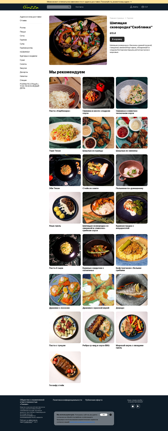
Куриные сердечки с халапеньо (93, 269)
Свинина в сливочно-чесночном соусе (127, 112)
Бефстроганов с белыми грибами (128, 269)
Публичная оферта (93, 400)
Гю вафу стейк (56, 385)
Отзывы (23, 20)
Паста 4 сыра (56, 268)
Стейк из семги (90, 188)
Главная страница (117, 18)
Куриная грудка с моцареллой (125, 227)
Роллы (23, 27)
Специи (23, 80)
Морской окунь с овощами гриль (129, 346)
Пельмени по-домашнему (129, 188)
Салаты (23, 64)
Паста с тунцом (57, 345)
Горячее (23, 40)
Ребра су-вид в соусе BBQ (96, 345)
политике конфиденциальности (82, 422)
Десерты (24, 72)
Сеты (22, 36)
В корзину (117, 39)
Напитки (23, 76)
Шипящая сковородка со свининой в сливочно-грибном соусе (95, 228)
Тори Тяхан (55, 151)
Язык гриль (55, 226)
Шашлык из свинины (127, 151)
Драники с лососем (59, 308)
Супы (22, 44)
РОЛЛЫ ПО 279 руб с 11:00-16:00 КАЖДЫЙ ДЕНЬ (29, 86)
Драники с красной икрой (96, 308)
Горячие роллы (26, 48)
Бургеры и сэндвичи (28, 56)
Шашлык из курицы (93, 151)
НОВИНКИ (24, 52)
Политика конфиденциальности (67, 400)
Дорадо (120, 308)
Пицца (23, 32)
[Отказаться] (110, 414)
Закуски (23, 68)
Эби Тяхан (54, 188)
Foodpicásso (28, 422)
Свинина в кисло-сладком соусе (96, 112)
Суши (22, 60)
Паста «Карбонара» (59, 111)
